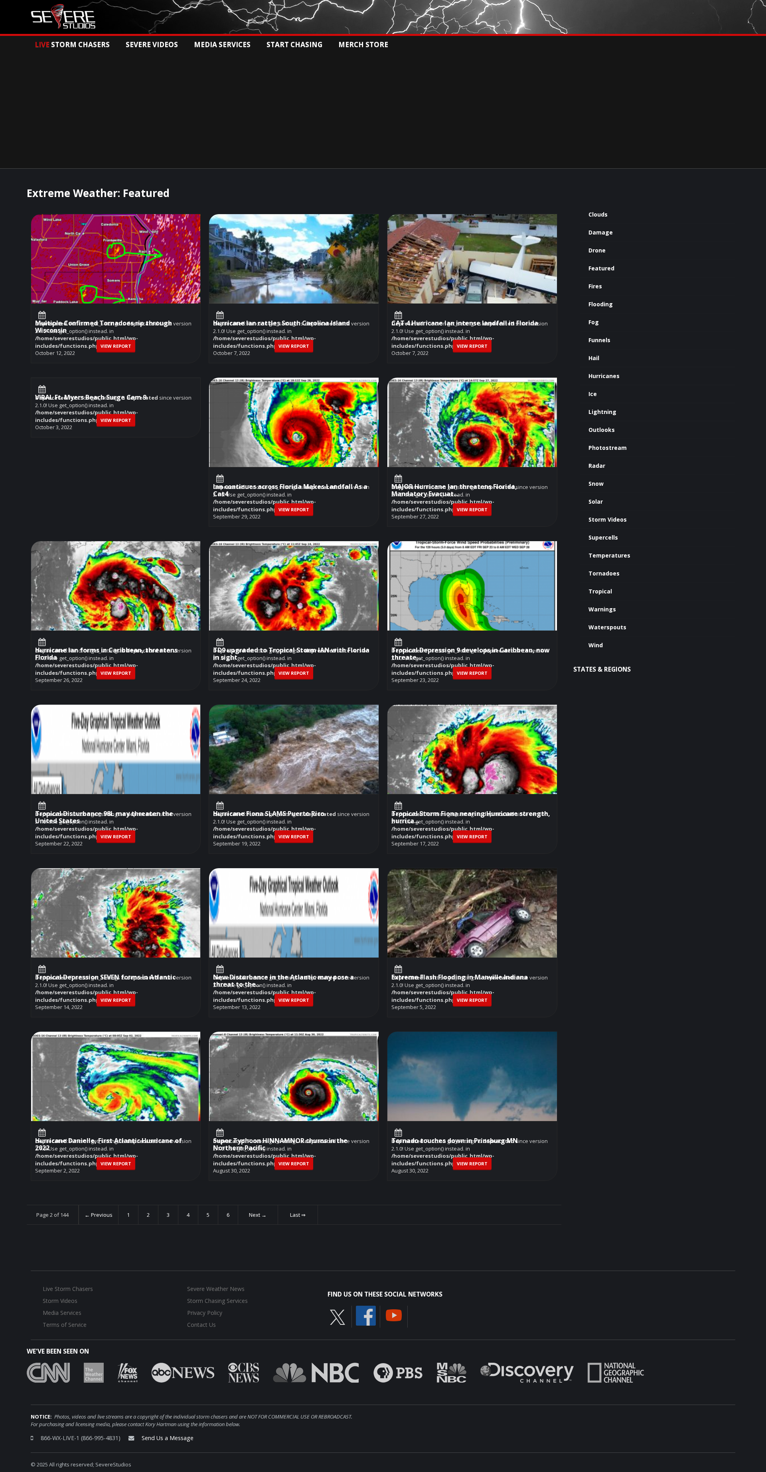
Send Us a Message (167, 1438)
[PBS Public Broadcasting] (398, 1372)
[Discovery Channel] (527, 1372)
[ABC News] (183, 1372)
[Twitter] (337, 1316)
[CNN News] (48, 1372)
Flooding (600, 304)
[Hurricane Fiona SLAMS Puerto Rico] (294, 768)
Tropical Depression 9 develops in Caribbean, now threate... (470, 654)
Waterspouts (607, 627)
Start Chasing (294, 44)
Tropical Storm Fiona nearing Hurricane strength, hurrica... (470, 817)
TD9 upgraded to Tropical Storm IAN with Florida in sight (291, 654)
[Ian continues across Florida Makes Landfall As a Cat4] (294, 441)
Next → (258, 1214)
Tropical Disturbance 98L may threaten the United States (104, 817)
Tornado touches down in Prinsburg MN (454, 1141)
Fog (593, 322)
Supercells (603, 537)
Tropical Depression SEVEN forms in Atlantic (105, 977)
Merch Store (363, 44)
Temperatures (609, 555)
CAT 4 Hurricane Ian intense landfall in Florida (464, 323)
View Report (116, 346)
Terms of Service (65, 1324)
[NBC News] (316, 1372)
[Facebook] (366, 1315)
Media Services (222, 44)
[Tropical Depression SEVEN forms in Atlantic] (116, 931)
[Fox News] (128, 1372)
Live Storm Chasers (68, 1289)
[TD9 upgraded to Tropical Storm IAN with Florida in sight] (294, 604)
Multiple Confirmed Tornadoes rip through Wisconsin (103, 327)
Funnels (599, 340)
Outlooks (601, 430)
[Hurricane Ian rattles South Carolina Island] (294, 277)
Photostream (607, 447)
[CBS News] (243, 1372)
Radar (596, 465)
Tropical (600, 591)
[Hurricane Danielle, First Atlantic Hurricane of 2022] (116, 1095)
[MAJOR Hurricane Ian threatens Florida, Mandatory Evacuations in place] (472, 441)
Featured (601, 268)
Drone (597, 250)
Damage (600, 232)
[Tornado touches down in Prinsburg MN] (472, 1095)
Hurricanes (604, 376)
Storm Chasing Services (217, 1301)
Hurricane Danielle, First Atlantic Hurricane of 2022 (108, 1144)
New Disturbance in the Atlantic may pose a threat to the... (283, 981)
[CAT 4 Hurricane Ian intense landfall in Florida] (472, 277)
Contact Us (201, 1324)
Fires (595, 286)
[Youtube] (393, 1314)
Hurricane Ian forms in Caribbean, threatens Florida (106, 654)
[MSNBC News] (451, 1372)
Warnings (602, 609)
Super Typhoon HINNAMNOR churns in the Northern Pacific (280, 1144)
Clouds (598, 214)
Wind (595, 645)
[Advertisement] (383, 108)
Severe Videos (152, 44)
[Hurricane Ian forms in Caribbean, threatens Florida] (116, 604)
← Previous (99, 1214)
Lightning (602, 412)
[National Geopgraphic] (616, 1372)
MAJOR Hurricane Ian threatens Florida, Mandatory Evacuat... (454, 490)
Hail (593, 358)
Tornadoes (604, 573)
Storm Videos (607, 519)
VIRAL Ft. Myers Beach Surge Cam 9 (90, 398)
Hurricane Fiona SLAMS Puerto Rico (268, 814)
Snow (596, 483)
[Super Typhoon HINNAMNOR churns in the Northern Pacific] (294, 1095)
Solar (595, 501)
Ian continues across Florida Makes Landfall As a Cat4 (290, 490)
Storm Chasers (72, 44)
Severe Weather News (216, 1289)
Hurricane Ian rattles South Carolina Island (281, 323)
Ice (592, 394)
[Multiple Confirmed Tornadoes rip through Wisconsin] (116, 277)
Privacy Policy (204, 1312)
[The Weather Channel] (94, 1372)
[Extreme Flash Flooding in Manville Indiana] (472, 931)
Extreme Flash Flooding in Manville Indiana (459, 977)
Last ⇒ (298, 1214)
